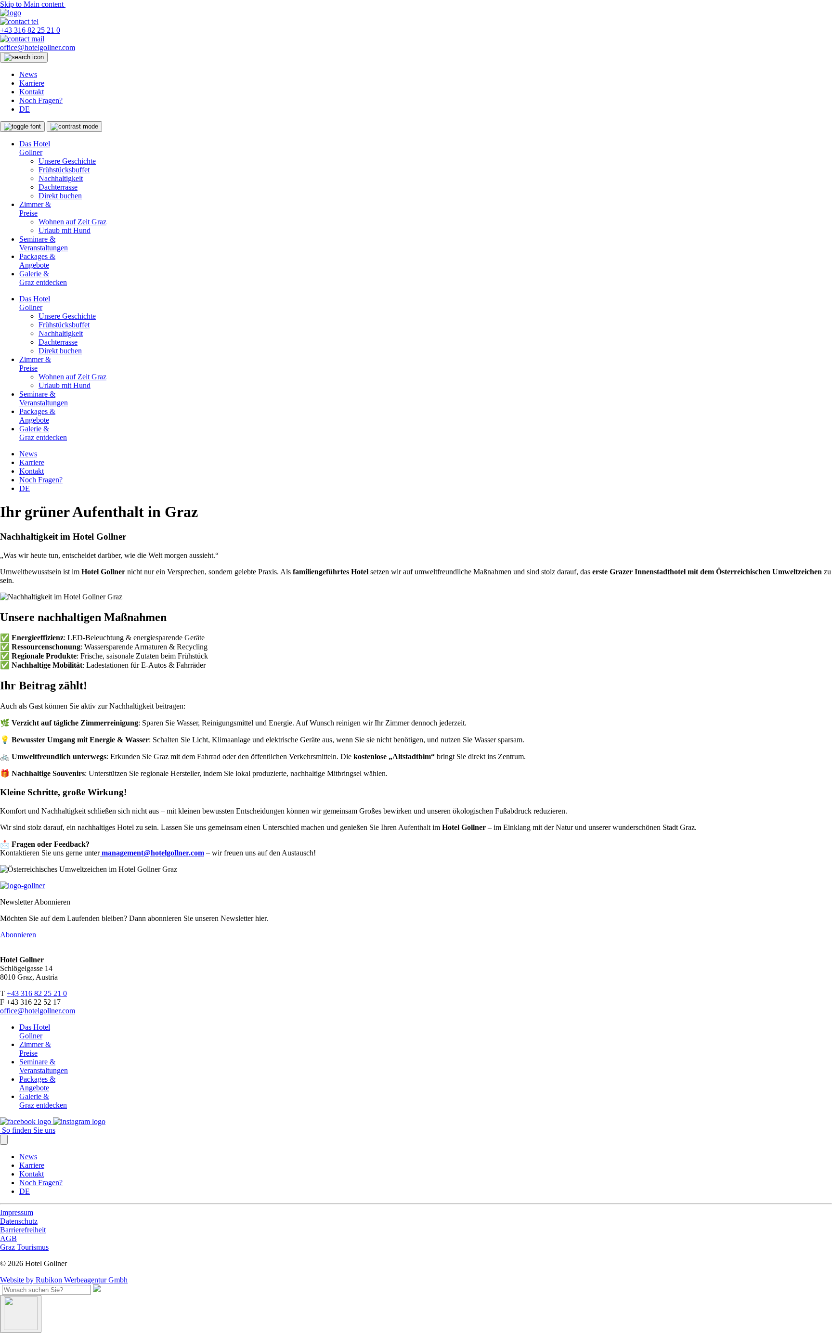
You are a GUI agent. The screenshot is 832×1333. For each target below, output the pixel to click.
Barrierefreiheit (23, 1230)
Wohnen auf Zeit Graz (72, 222)
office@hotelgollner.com (37, 1011)
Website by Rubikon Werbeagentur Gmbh (64, 1280)
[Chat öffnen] (20, 1314)
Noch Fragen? (41, 100)
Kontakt (31, 92)
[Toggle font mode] (22, 126)
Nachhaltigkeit (61, 178)
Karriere (31, 83)
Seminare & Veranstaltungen (43, 243)
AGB (8, 1238)
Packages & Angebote (37, 260)
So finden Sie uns (27, 1130)
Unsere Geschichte (67, 161)
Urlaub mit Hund (65, 230)
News (28, 74)
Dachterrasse (58, 187)
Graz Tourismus (24, 1247)
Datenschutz (19, 1221)
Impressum (16, 1212)
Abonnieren (18, 935)
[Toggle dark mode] (74, 126)
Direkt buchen (60, 196)
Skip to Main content (32, 4)
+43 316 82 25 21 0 (37, 993)
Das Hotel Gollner (34, 148)
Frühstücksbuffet (64, 170)
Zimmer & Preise (35, 208)
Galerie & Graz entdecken (43, 278)
